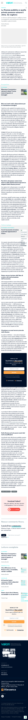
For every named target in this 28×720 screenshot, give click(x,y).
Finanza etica (5, 565)
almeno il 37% (19, 149)
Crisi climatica (6, 491)
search (26, 3)
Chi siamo (4, 673)
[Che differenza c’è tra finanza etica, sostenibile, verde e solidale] (24, 570)
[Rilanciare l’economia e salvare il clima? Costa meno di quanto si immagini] (24, 556)
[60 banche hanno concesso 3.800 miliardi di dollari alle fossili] (24, 583)
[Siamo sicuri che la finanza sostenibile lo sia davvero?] (24, 595)
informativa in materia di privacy (15, 626)
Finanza (3, 7)
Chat (2, 590)
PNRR (9, 142)
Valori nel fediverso (6, 667)
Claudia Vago (4, 598)
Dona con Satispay (14, 509)
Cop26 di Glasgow (6, 166)
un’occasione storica (6, 55)
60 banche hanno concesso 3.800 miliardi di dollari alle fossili (9, 582)
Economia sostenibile (7, 227)
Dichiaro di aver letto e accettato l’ (12, 376)
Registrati (4, 537)
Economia (4, 87)
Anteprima (19, 380)
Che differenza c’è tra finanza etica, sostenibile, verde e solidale (9, 569)
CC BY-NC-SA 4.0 (9, 704)
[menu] (2, 2)
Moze (19, 716)
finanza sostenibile (21, 389)
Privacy (3, 716)
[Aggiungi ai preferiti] (26, 7)
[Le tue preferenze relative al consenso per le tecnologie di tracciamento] (25, 717)
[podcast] (2, 696)
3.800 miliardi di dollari (16, 323)
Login (3, 535)
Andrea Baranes (5, 24)
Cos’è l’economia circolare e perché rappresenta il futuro (10, 231)
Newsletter (4, 674)
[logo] (14, 3)
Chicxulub (4, 578)
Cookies (8, 716)
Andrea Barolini (5, 562)
